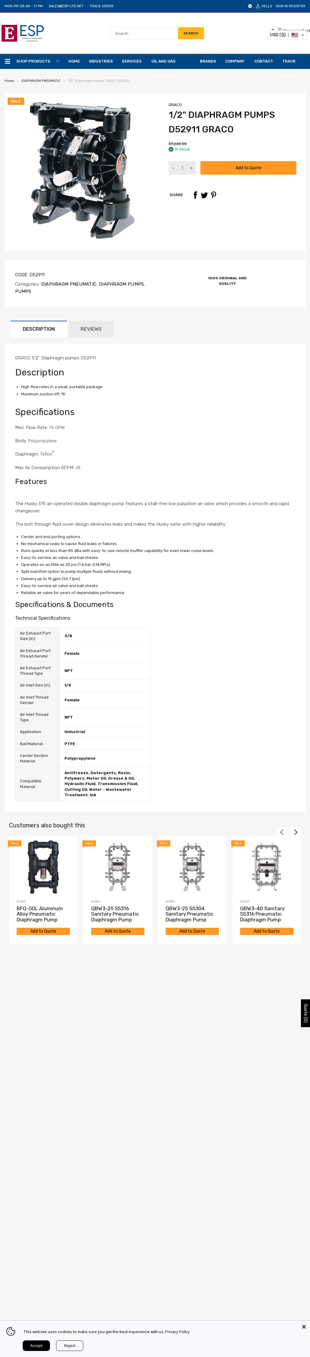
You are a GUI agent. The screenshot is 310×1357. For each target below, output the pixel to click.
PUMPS (23, 291)
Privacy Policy (177, 1331)
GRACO (175, 104)
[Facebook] (195, 195)
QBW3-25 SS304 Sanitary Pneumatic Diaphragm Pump (189, 914)
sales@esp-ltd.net (66, 6)
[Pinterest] (213, 195)
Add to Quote (249, 167)
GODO (21, 902)
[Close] (304, 1327)
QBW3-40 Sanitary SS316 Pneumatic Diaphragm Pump (262, 914)
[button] (24, 495)
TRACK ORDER (102, 6)
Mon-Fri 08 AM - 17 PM (24, 6)
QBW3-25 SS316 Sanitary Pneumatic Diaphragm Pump (115, 914)
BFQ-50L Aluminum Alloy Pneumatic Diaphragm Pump (40, 914)
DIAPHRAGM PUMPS (121, 284)
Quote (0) (305, 1013)
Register (297, 6)
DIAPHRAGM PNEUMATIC (68, 284)
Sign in (282, 6)
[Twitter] (204, 195)
